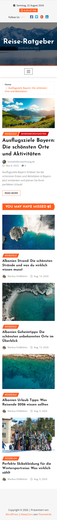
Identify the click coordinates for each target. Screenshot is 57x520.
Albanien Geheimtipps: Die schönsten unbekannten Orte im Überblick (28, 336)
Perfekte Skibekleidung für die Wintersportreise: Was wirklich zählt (26, 468)
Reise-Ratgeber (28, 41)
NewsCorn (27, 514)
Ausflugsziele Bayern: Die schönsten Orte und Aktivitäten (28, 147)
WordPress (12, 514)
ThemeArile (44, 514)
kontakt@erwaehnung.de (21, 161)
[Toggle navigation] (28, 71)
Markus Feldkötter (18, 276)
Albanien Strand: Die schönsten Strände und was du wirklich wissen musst (27, 265)
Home (8, 84)
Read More (11, 193)
